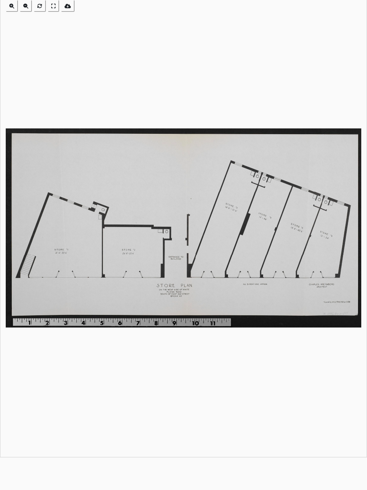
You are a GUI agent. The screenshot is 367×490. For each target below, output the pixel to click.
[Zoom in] (12, 6)
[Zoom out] (26, 6)
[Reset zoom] (40, 6)
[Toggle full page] (53, 6)
